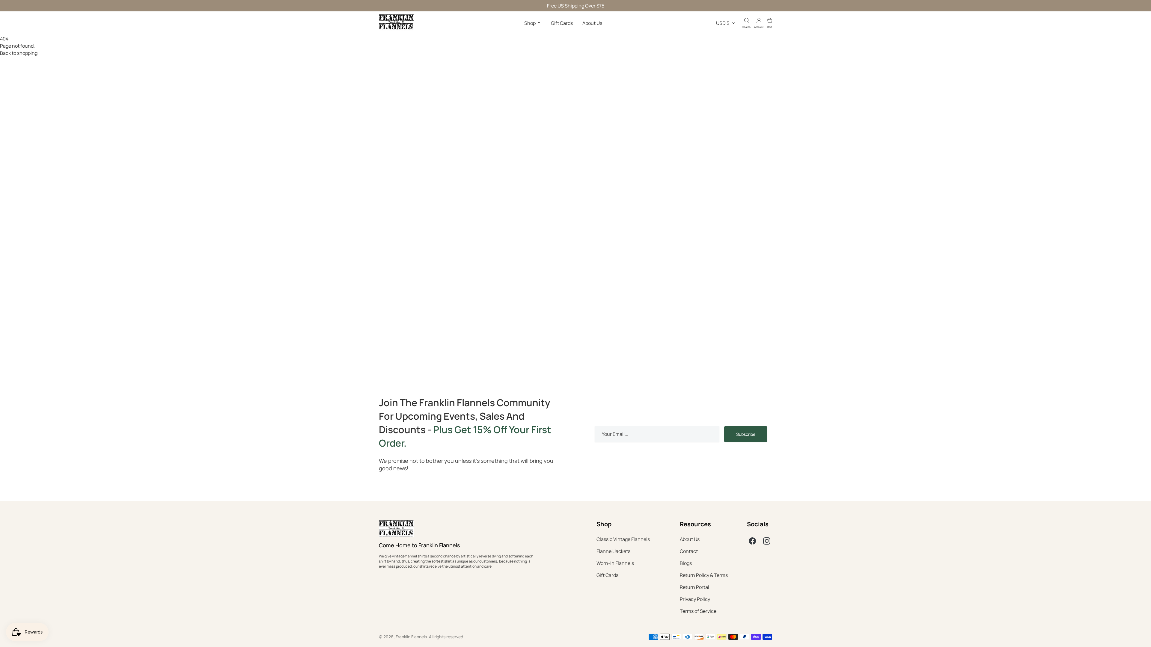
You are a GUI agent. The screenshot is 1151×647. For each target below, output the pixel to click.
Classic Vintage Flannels (623, 539)
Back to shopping (18, 53)
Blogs (686, 563)
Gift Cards (562, 23)
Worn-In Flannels (615, 563)
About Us (592, 23)
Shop (530, 23)
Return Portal (694, 587)
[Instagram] (766, 541)
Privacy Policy (695, 599)
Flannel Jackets (613, 551)
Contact (689, 551)
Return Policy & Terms (704, 575)
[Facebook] (752, 541)
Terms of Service (698, 611)
